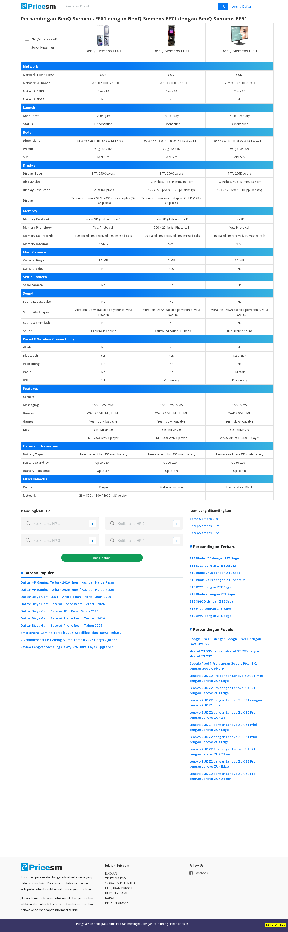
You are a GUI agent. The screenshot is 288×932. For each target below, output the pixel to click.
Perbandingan (117, 903)
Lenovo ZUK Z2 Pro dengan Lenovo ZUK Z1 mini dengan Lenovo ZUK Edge (226, 678)
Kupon (110, 898)
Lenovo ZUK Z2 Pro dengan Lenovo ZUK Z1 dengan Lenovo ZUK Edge (222, 690)
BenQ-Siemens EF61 (103, 50)
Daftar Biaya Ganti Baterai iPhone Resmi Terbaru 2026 (63, 604)
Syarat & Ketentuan (121, 883)
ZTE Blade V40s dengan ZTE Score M (217, 580)
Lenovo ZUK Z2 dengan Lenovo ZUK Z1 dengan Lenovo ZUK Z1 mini (225, 702)
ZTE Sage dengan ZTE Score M (212, 565)
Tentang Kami (116, 878)
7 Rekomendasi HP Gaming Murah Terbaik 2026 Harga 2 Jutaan (69, 640)
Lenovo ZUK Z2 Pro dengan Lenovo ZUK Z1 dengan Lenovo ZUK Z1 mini (222, 751)
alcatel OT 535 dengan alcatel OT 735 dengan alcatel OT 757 (224, 653)
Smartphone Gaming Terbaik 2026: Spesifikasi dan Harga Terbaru (71, 632)
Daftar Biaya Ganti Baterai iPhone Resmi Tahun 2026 (61, 625)
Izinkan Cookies (275, 925)
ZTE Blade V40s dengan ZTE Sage (215, 572)
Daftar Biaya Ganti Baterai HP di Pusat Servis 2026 (59, 611)
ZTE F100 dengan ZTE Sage (210, 608)
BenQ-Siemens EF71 (171, 50)
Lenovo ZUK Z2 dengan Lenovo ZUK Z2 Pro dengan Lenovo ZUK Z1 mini (222, 776)
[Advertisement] (228, 819)
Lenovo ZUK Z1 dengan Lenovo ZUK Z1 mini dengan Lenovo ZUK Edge (223, 727)
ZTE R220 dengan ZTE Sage (210, 587)
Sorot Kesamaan (43, 47)
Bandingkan (102, 558)
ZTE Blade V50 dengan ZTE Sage (214, 558)
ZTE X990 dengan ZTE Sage (210, 616)
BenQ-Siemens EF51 (239, 50)
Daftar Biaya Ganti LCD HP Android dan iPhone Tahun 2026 (66, 597)
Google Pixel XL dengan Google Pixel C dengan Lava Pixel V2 (225, 641)
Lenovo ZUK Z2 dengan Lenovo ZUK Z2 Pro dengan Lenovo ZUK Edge (222, 763)
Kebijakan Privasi (118, 888)
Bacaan (111, 873)
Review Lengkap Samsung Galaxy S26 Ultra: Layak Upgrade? (67, 647)
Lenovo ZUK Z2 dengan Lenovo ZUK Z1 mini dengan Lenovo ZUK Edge (223, 739)
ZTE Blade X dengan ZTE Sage (212, 594)
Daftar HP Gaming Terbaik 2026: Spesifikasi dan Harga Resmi (68, 582)
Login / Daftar (241, 6)
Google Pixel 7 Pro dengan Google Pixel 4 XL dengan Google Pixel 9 (223, 666)
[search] (223, 6)
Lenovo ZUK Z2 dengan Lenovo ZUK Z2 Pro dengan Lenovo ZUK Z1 (222, 714)
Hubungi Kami (116, 893)
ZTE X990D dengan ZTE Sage (211, 601)
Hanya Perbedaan (44, 38)
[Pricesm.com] (39, 6)
